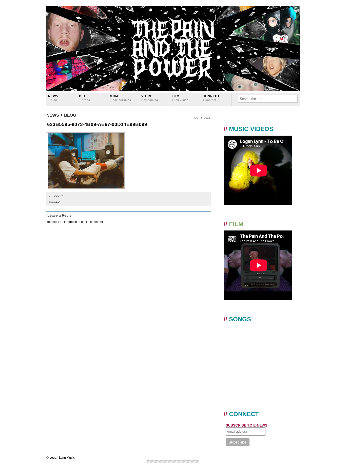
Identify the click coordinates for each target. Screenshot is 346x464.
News (53, 97)
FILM (180, 97)
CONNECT (211, 97)
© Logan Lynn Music (60, 457)
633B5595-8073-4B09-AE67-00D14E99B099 (97, 124)
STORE (149, 97)
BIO (84, 97)
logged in (70, 222)
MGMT (120, 97)
